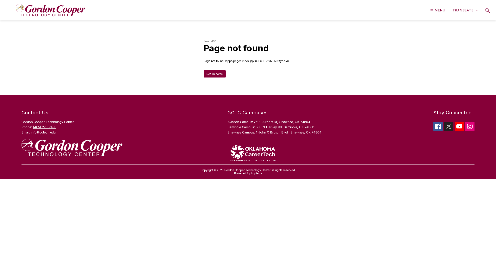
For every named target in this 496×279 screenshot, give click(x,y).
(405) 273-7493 (44, 127)
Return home (215, 74)
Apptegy (256, 173)
